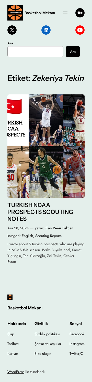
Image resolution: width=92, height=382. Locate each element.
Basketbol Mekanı (40, 13)
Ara (10, 43)
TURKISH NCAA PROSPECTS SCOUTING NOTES (40, 212)
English (27, 235)
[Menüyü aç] (65, 13)
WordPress (15, 371)
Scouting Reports (48, 235)
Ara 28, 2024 (18, 228)
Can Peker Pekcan (59, 228)
